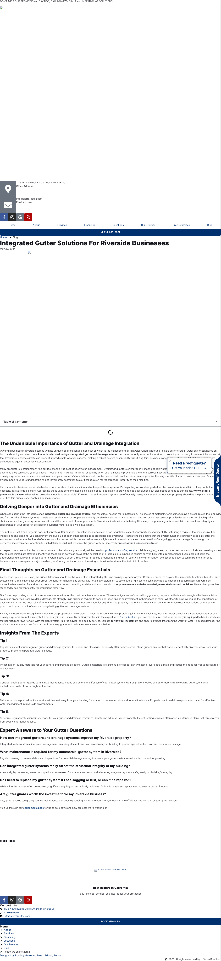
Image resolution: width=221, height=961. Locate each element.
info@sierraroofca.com (29, 198)
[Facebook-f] (4, 217)
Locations (118, 225)
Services (62, 225)
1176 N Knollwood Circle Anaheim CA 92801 (41, 182)
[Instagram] (12, 217)
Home (12, 225)
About (36, 225)
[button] (216, 421)
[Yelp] (28, 217)
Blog (209, 225)
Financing (89, 225)
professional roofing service (121, 550)
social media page (33, 807)
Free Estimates (181, 225)
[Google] (20, 217)
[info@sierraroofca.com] (8, 205)
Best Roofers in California (110, 887)
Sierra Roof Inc (128, 617)
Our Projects (148, 225)
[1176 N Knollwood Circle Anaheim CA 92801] (8, 189)
